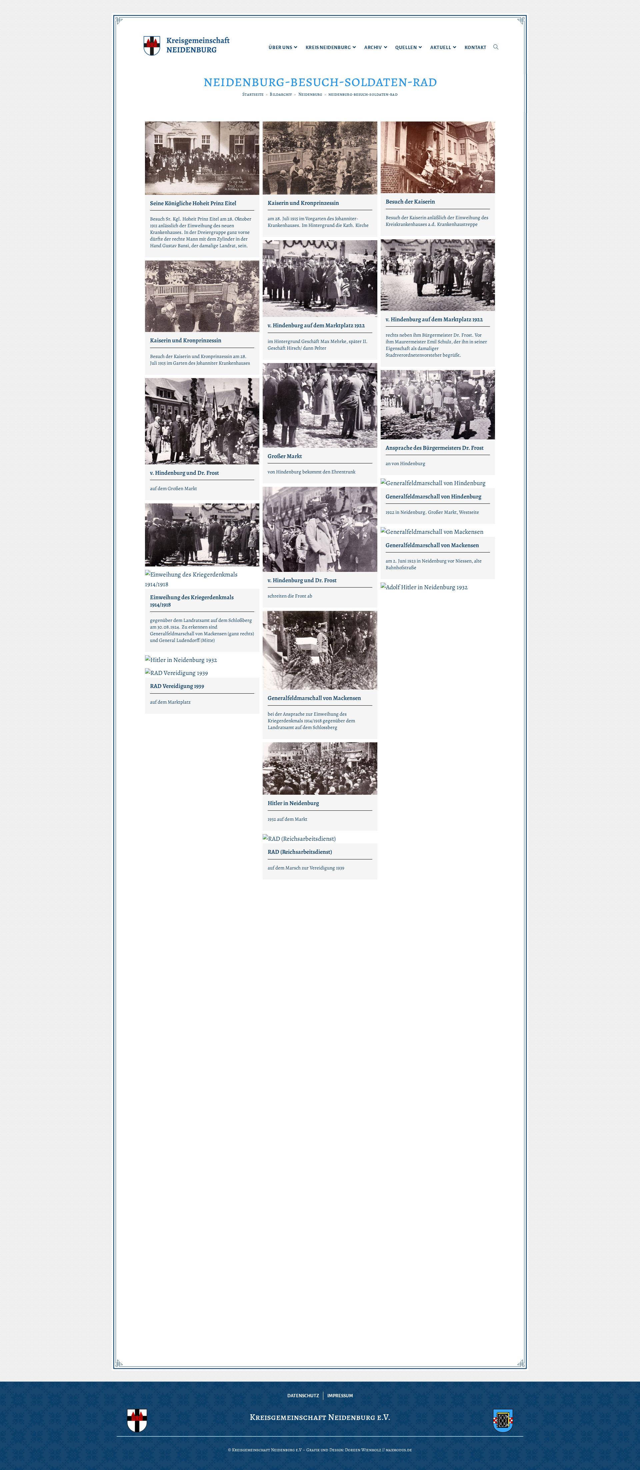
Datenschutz (303, 1395)
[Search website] (496, 48)
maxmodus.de (399, 1450)
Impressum (340, 1395)
